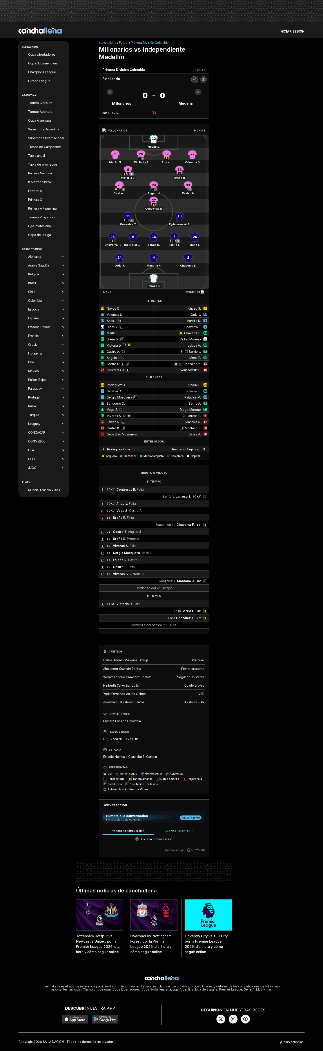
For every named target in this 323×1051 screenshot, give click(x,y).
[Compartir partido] (194, 79)
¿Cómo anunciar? (292, 1042)
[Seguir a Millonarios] (110, 92)
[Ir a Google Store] (105, 1019)
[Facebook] (245, 1019)
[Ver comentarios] (203, 79)
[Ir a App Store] (75, 1019)
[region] (153, 840)
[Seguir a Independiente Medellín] (198, 92)
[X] (220, 1019)
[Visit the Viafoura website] (196, 850)
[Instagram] (233, 1019)
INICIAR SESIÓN (292, 31)
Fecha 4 (200, 69)
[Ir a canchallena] (40, 30)
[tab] (128, 831)
